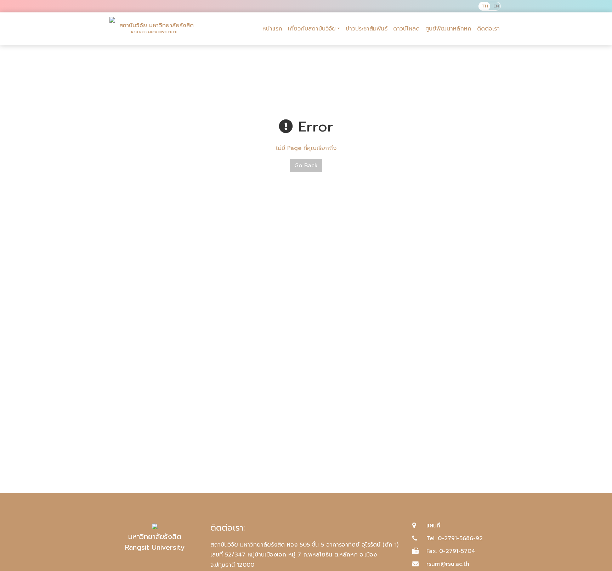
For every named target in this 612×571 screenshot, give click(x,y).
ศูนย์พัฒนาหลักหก (448, 28)
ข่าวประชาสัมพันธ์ (366, 28)
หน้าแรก (272, 28)
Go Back (306, 165)
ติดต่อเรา (488, 28)
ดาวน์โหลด (406, 28)
